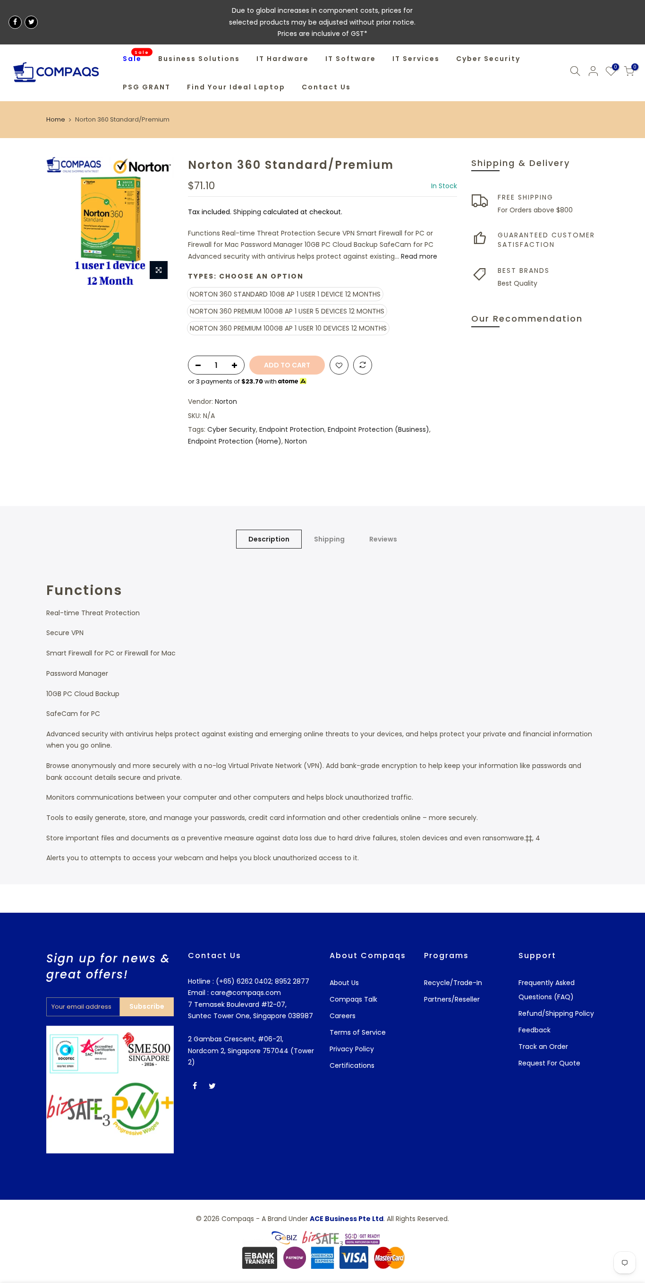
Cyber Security (488, 58)
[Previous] (62, 220)
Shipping (247, 212)
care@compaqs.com (245, 992)
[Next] (157, 220)
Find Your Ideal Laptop (236, 87)
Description (268, 539)
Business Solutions (199, 58)
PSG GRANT (146, 87)
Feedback (534, 1030)
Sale (136, 56)
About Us (344, 982)
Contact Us (326, 87)
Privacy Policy (352, 1049)
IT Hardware (282, 58)
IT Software (350, 58)
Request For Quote (549, 1063)
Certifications (352, 1065)
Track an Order (543, 1046)
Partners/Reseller (452, 999)
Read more (418, 256)
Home (55, 119)
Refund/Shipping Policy (556, 1013)
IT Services (416, 58)
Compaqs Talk (353, 999)
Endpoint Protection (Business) (378, 429)
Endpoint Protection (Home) (234, 441)
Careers (343, 1016)
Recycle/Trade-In (453, 982)
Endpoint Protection (291, 429)
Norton (226, 401)
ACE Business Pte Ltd (346, 1218)
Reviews (383, 539)
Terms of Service (358, 1032)
